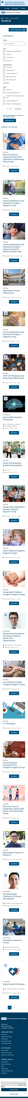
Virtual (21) (9, 60)
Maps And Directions (6, 1064)
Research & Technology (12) (13, 104)
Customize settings (14, 1094)
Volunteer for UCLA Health (7, 1055)
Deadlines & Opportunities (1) (14, 51)
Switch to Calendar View (16, 29)
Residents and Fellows (6, 1036)
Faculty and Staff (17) (12, 73)
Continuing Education (6, 1043)
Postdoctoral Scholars (6, 1041)
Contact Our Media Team (7, 1070)
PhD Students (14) (11, 79)
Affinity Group (4, 1068)
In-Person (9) (9, 57)
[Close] (26, 1080)
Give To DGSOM (4, 1050)
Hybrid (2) (9, 54)
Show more (6, 83)
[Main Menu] (26, 12)
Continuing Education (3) (13, 92)
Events (6, 18)
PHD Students (4, 1039)
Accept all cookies (14, 1089)
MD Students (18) (11, 76)
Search (5, 40)
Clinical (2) (9, 89)
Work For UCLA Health (6, 1052)
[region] (14, 1087)
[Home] (1, 18)
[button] (15, 8)
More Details (14, 170)
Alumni (3, 1066)
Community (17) (10, 70)
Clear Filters (18, 108)
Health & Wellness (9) (12, 100)
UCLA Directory (4, 1062)
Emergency (3, 1073)
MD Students (4, 1034)
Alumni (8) (9, 67)
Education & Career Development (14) (15, 96)
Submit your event (9, 120)
